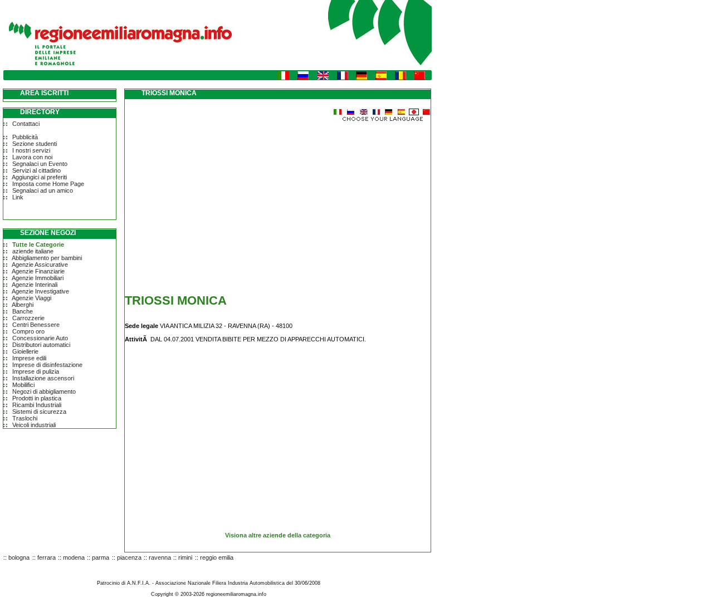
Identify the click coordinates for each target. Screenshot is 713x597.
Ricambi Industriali (36, 405)
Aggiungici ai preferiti (39, 177)
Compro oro (28, 331)
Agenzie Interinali (34, 284)
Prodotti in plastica (36, 398)
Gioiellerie (25, 351)
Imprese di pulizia (35, 371)
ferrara (46, 557)
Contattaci (26, 123)
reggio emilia (216, 557)
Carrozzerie (28, 318)
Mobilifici (23, 384)
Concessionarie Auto (40, 338)
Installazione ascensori (43, 378)
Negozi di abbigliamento (44, 391)
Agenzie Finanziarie (38, 271)
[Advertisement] (218, 200)
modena (74, 557)
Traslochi (24, 418)
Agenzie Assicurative (40, 264)
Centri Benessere (36, 324)
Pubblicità (25, 137)
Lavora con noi (32, 157)
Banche (22, 311)
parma (100, 557)
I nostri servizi (31, 150)
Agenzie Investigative (40, 291)
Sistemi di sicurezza (39, 411)
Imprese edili (29, 358)
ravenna (160, 557)
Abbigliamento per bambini (47, 258)
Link (17, 197)
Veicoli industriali (34, 425)
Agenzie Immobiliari (38, 278)
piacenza (129, 557)
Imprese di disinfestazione (47, 364)
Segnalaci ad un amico (42, 190)
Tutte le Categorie (38, 244)
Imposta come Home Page (48, 183)
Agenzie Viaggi (31, 298)
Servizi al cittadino (36, 170)
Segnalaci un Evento (39, 163)
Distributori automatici (41, 344)
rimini (185, 557)
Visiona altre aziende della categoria (277, 535)
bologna (19, 557)
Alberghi (22, 304)
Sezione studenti (34, 143)
